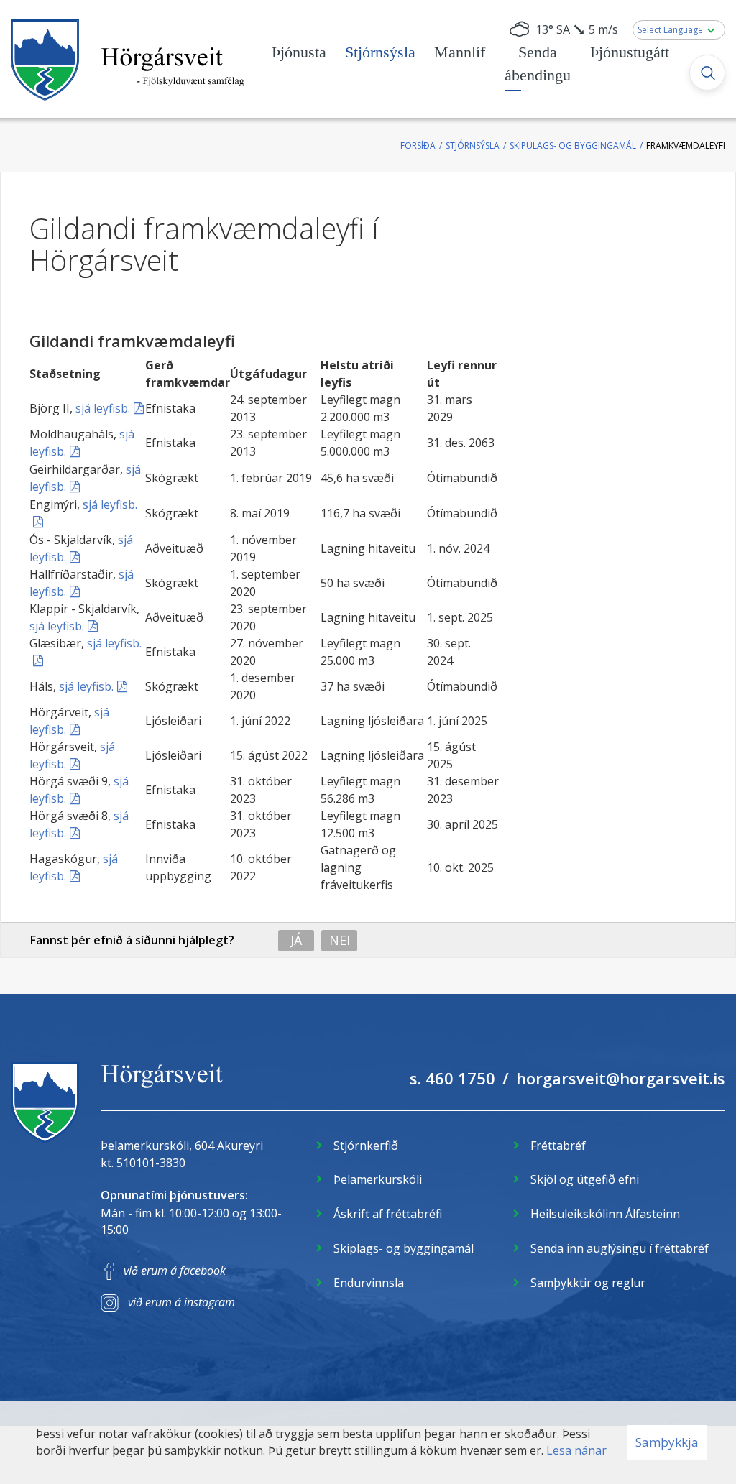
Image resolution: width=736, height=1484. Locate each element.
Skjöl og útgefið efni (584, 1179)
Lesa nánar (576, 1450)
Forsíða (418, 145)
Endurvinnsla (369, 1283)
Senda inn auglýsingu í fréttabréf (619, 1248)
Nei (339, 940)
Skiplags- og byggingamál (404, 1248)
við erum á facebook (175, 1270)
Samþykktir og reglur (587, 1283)
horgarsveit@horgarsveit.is (620, 1078)
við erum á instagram (181, 1302)
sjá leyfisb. (102, 408)
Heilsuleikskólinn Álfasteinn (605, 1214)
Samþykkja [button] (667, 1442)
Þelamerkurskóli (378, 1179)
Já (296, 940)
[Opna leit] (707, 73)
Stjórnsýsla (473, 145)
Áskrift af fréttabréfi (388, 1214)
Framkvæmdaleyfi (685, 145)
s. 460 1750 (452, 1078)
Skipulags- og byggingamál (573, 145)
